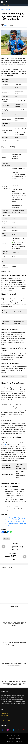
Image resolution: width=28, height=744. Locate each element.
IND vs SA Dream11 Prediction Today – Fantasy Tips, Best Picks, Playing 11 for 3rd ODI (14, 644)
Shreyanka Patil (5, 720)
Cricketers (6, 539)
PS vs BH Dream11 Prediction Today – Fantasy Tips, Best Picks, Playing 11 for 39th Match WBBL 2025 (14, 663)
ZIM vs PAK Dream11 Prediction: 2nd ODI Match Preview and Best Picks (17, 546)
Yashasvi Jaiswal (6, 718)
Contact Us (13, 735)
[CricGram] (5, 2)
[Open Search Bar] (21, 2)
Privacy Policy (11, 738)
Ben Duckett (4, 715)
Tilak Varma (4, 713)
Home (3, 9)
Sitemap (18, 738)
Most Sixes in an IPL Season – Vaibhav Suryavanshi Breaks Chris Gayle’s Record (14, 623)
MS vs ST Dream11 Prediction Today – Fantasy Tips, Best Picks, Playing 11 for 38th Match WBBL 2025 (14, 683)
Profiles (8, 9)
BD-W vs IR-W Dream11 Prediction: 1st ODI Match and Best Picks (10, 556)
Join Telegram (7, 5)
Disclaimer (20, 735)
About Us (7, 735)
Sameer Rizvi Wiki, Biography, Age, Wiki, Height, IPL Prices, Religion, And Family (15, 523)
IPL (6, 444)
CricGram (10, 741)
